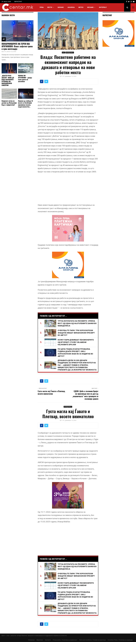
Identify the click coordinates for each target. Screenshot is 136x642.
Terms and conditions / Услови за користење (92, 640)
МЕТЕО (80, 7)
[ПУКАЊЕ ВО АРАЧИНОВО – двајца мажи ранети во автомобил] (25, 68)
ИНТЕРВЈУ (103, 7)
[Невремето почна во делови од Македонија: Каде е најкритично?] (9, 94)
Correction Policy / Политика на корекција (120, 640)
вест (63, 52)
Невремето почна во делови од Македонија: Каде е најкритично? (9, 103)
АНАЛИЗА (71, 7)
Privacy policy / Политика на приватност (65, 640)
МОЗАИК (90, 7)
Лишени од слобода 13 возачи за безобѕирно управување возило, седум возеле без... (25, 104)
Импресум (31, 640)
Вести (49, 7)
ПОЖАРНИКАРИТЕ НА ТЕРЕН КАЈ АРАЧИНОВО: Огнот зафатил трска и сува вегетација (17, 46)
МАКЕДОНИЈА (69, 52)
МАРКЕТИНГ (18, 1)
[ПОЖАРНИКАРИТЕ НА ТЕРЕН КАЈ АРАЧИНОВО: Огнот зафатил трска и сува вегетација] (17, 30)
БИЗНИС (61, 7)
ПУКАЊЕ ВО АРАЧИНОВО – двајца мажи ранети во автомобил (25, 78)
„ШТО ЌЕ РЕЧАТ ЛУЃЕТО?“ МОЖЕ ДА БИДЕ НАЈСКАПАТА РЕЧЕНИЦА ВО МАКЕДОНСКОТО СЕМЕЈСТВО (8, 80)
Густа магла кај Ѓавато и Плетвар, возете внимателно (51, 392)
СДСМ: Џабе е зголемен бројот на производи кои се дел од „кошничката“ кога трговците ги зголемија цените (85, 395)
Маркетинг (40, 640)
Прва (42, 7)
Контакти (48, 640)
